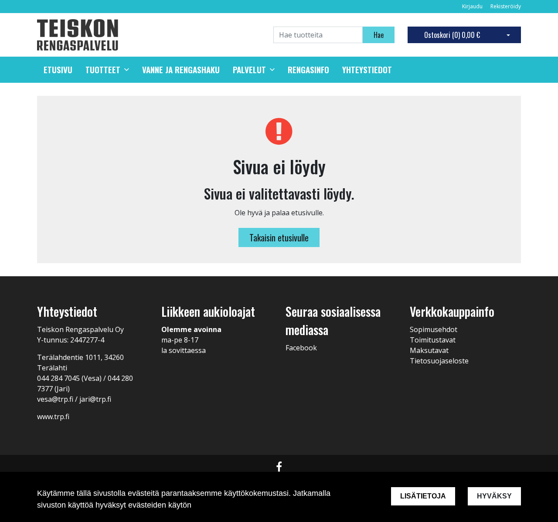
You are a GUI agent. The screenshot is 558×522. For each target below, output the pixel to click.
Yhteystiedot (367, 70)
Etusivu (58, 70)
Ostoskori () (452, 35)
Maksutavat (429, 350)
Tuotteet (102, 70)
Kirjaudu (473, 6)
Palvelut (249, 70)
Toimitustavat (433, 340)
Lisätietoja (423, 496)
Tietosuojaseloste (439, 361)
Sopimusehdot (433, 329)
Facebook (301, 348)
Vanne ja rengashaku (181, 70)
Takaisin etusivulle (279, 237)
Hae (379, 35)
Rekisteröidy (505, 6)
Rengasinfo (308, 70)
